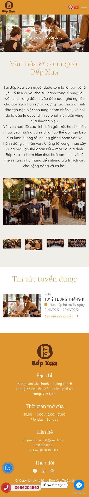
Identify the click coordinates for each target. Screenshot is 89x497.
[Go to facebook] (79, 485)
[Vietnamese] (76, 7)
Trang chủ (34, 37)
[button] (81, 205)
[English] (71, 7)
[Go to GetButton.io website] (79, 493)
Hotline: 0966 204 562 (43, 450)
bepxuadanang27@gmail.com (44, 440)
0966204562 (44, 445)
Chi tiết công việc (59, 316)
